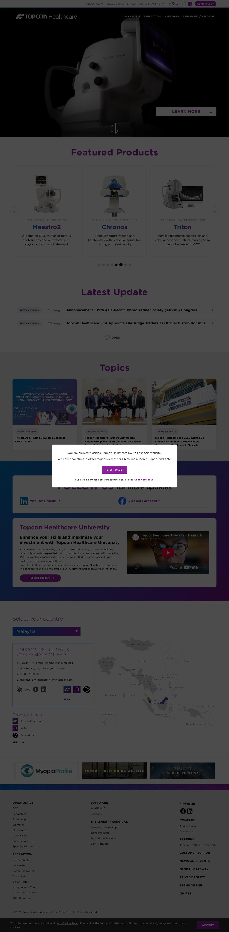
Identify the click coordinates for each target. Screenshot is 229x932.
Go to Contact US (144, 479)
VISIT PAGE (114, 469)
